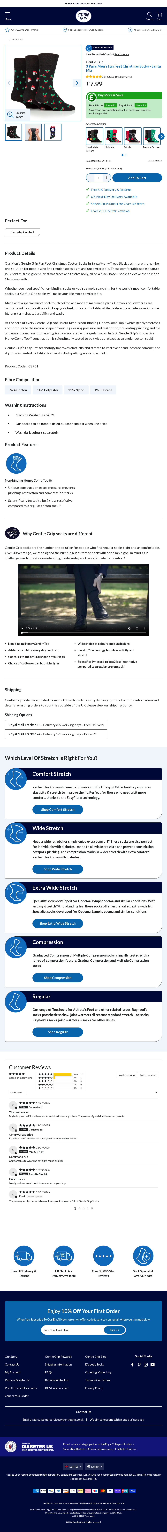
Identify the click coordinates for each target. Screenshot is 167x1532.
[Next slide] (77, 83)
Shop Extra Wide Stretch (57, 923)
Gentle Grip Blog (95, 1356)
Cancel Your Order (17, 1396)
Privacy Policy (94, 1388)
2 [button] (79, 1208)
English (95, 1466)
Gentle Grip (78, 1522)
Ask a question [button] (148, 1074)
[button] (94, 76)
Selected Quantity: (104, 168)
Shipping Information (58, 1364)
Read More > (121, 54)
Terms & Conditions (97, 1380)
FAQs (48, 1372)
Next (161, 136)
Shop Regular (58, 1032)
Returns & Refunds (17, 1380)
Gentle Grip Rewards (58, 1356)
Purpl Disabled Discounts (21, 1388)
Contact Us (12, 1364)
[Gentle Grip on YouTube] (153, 1365)
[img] (27, 1102)
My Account (13, 1372)
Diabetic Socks (94, 1364)
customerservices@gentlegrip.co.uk (60, 1419)
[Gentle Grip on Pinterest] (139, 1365)
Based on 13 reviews (20, 1077)
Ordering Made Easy (98, 1372)
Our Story (11, 1356)
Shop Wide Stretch (58, 869)
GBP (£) (73, 1466)
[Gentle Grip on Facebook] (132, 1365)
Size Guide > (155, 160)
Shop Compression (57, 978)
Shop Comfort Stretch (57, 809)
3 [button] (83, 1208)
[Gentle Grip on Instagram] (146, 1365)
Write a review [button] (127, 1074)
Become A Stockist (57, 1380)
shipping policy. (121, 705)
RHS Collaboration (56, 1388)
